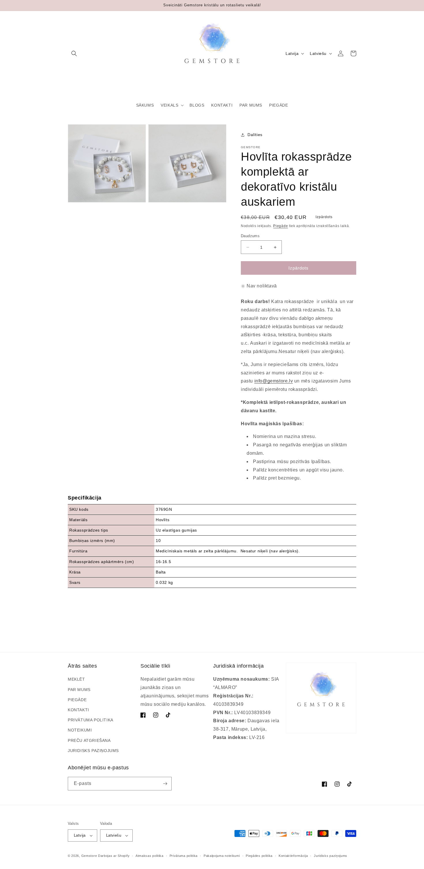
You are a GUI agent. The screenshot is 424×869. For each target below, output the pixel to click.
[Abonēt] (165, 783)
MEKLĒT (76, 679)
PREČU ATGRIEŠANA (89, 740)
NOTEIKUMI (80, 730)
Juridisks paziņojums (330, 855)
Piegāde (280, 226)
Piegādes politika (259, 855)
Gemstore (89, 855)
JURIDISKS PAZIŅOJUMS (93, 750)
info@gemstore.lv (273, 380)
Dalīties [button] (254, 134)
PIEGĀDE (77, 699)
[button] (74, 53)
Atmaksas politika (150, 855)
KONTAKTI (78, 710)
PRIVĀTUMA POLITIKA (90, 720)
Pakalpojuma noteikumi (222, 855)
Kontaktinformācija (293, 855)
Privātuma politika (184, 855)
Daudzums (250, 236)
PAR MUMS (79, 689)
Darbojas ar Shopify (114, 855)
